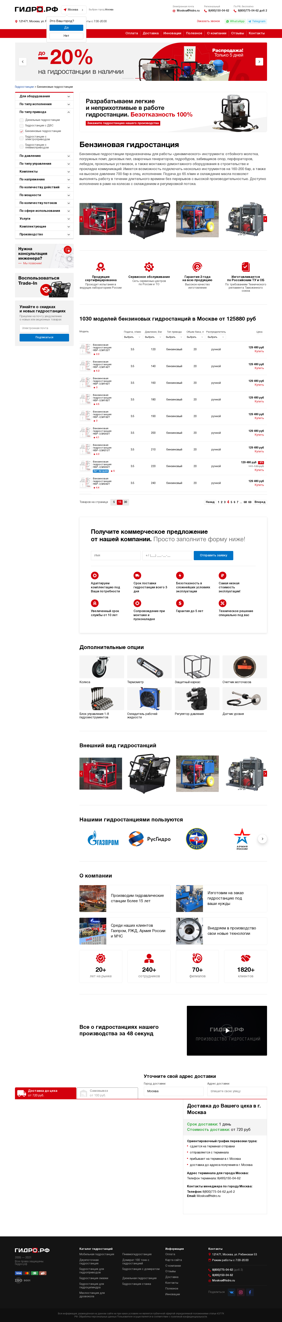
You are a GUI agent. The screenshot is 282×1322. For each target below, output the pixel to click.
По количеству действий (39, 187)
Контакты (257, 33)
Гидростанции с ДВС (39, 125)
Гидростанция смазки (93, 1278)
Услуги (25, 219)
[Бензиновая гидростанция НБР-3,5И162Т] (173, 383)
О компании (216, 33)
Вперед (260, 502)
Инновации (172, 33)
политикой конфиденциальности (189, 1317)
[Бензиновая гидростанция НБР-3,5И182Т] (173, 400)
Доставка (151, 33)
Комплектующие (33, 226)
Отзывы (237, 33)
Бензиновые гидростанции (43, 131)
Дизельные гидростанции (42, 120)
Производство (31, 234)
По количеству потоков (38, 203)
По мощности (30, 195)
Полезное (194, 33)
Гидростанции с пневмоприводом (37, 146)
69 (249, 502)
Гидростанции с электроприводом (37, 138)
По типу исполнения (36, 104)
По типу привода (33, 112)
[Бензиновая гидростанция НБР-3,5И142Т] (173, 366)
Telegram (259, 21)
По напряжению (32, 179)
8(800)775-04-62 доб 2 (252, 11)
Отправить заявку (213, 555)
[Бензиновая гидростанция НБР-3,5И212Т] (173, 450)
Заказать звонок (208, 21)
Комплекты (29, 171)
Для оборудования (35, 96)
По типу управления (35, 164)
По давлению (30, 156)
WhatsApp (237, 21)
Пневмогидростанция (137, 1254)
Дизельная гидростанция (139, 1278)
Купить (259, 351)
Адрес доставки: (218, 1084)
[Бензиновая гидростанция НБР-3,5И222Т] (173, 466)
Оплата (131, 33)
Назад (210, 502)
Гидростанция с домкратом (141, 1269)
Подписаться (44, 337)
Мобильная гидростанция (96, 1254)
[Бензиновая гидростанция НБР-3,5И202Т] (173, 433)
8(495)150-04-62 (218, 11)
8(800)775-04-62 (227, 1270)
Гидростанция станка (136, 1284)
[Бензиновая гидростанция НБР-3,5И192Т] (173, 416)
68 (245, 502)
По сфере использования (40, 211)
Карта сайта (173, 1260)
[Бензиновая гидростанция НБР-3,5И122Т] (173, 349)
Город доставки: (155, 1084)
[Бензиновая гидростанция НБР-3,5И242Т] (173, 483)
